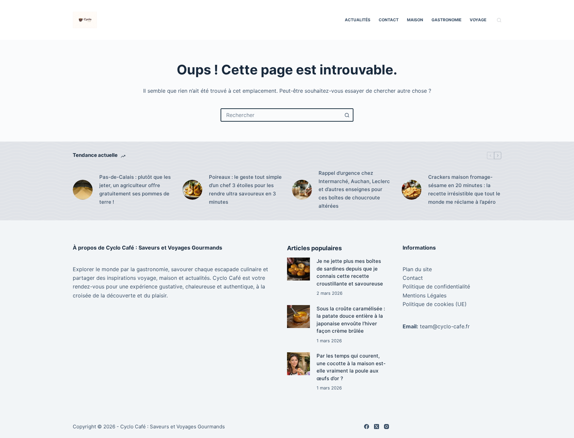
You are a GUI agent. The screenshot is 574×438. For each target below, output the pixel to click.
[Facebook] (366, 426)
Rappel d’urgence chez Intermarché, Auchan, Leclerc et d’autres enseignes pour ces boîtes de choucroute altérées (354, 189)
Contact (389, 19)
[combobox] (281, 115)
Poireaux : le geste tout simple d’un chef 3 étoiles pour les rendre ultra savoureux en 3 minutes (245, 189)
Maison (415, 19)
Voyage (478, 19)
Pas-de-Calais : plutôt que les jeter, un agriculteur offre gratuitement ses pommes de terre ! (135, 189)
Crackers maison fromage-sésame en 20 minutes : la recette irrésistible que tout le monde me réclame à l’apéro (464, 189)
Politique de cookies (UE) (435, 304)
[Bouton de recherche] (347, 115)
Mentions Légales (424, 295)
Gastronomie (446, 19)
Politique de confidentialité (436, 286)
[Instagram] (386, 426)
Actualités (357, 19)
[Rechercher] (499, 20)
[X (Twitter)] (376, 426)
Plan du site (417, 269)
